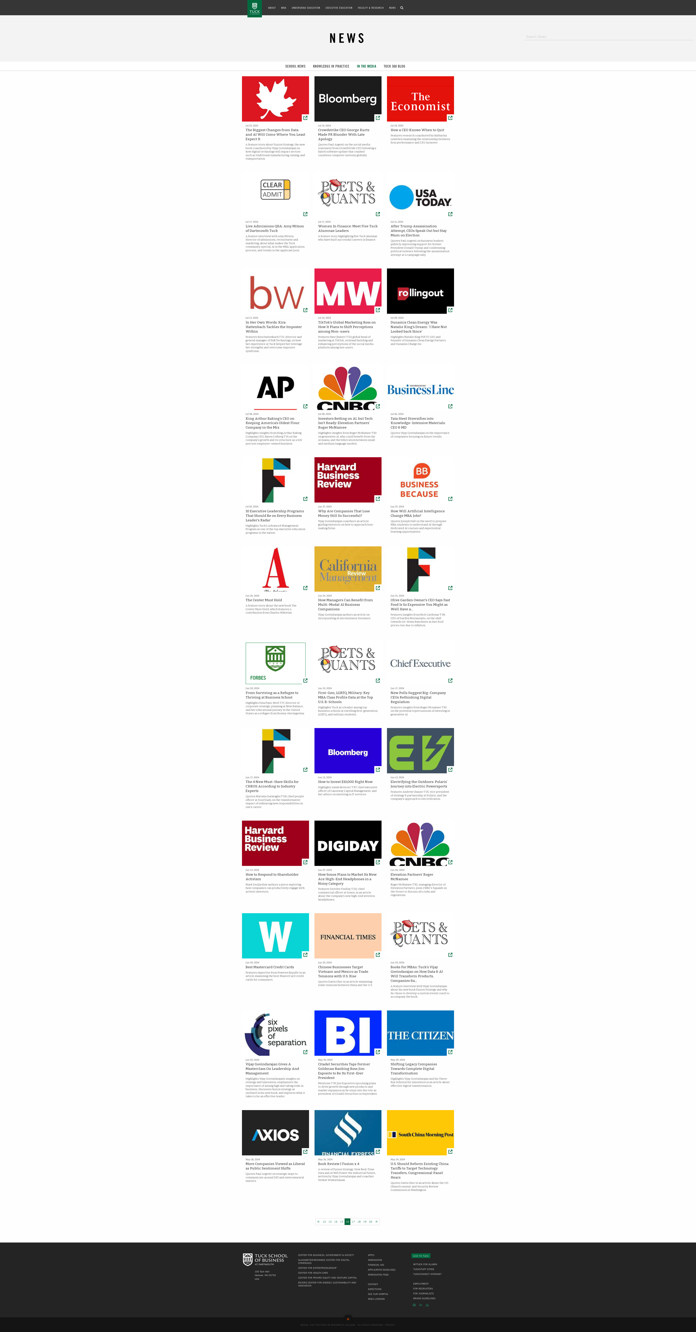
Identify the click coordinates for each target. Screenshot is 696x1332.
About (272, 7)
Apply (371, 1255)
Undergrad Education (306, 7)
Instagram (414, 1305)
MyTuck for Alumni (425, 1264)
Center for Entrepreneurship (317, 1267)
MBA (283, 7)
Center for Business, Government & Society (326, 1255)
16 (347, 1221)
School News (295, 66)
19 (364, 1221)
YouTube (427, 1305)
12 (324, 1221)
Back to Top (348, 1318)
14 (335, 1221)
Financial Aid (376, 1264)
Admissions (375, 1259)
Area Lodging (376, 1298)
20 (370, 1221)
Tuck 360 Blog (394, 66)
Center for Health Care (313, 1272)
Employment (421, 1283)
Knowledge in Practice (331, 66)
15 (341, 1221)
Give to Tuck (421, 1255)
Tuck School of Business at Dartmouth (254, 8)
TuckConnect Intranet (427, 1274)
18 (359, 1221)
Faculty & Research (371, 7)
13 (330, 1221)
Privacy (390, 1324)
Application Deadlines (381, 1269)
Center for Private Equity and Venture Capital (327, 1277)
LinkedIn (420, 1305)
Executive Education (339, 7)
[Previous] (318, 1221)
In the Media (366, 66)
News (392, 7)
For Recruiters (423, 1288)
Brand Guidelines (424, 1298)
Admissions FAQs (378, 1274)
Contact (373, 1284)
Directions (375, 1289)
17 (353, 1221)
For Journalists (423, 1293)
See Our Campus (378, 1294)
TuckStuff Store (423, 1269)
